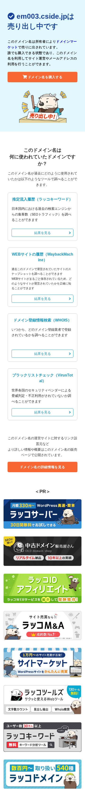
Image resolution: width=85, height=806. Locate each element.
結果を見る (42, 233)
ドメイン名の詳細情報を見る (42, 467)
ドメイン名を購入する (45, 77)
